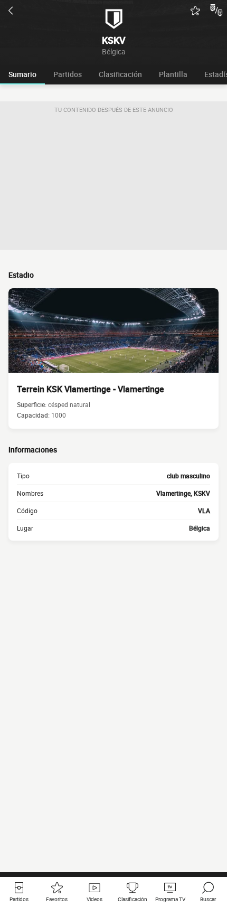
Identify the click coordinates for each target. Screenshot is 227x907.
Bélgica (199, 528)
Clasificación (120, 74)
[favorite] (195, 10)
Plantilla (173, 74)
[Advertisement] (113, 184)
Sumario (22, 74)
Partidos (67, 74)
